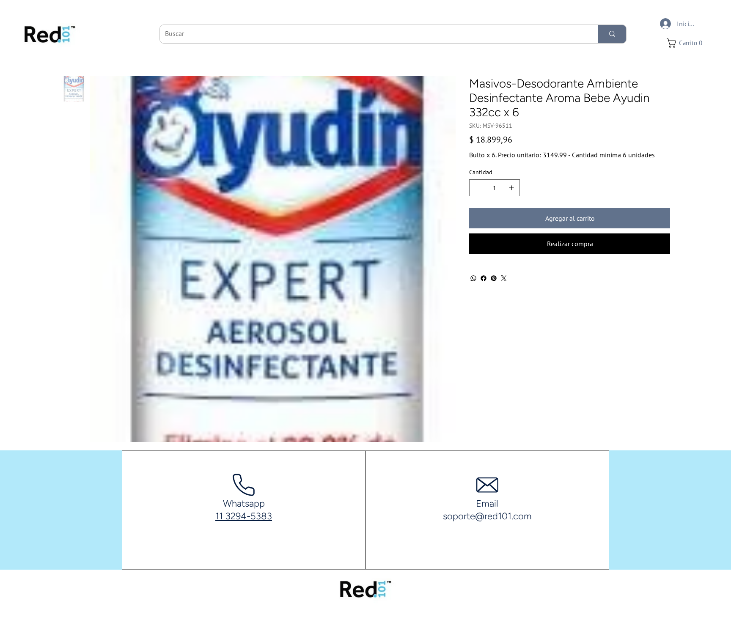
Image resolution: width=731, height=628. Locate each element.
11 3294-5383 (243, 516)
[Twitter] (504, 278)
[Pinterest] (493, 278)
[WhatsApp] (473, 278)
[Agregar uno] (511, 187)
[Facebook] (483, 278)
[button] (687, 43)
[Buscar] (612, 34)
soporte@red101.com (487, 516)
